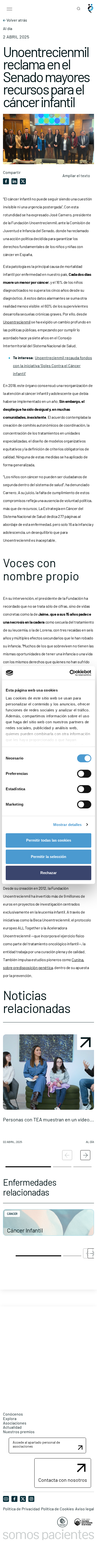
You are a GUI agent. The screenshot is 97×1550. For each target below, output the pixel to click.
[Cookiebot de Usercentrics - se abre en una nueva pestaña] (69, 673)
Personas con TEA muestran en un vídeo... (48, 1119)
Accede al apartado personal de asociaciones (36, 1444)
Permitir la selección (48, 856)
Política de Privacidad (21, 1509)
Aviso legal (84, 1509)
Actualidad (12, 1427)
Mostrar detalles (67, 824)
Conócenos (13, 1414)
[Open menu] (9, 8)
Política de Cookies (57, 1509)
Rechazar (48, 873)
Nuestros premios (19, 1431)
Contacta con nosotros (62, 1480)
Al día (7, 28)
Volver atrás (16, 20)
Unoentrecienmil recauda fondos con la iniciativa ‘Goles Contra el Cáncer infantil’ (52, 365)
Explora (9, 1418)
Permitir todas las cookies (48, 840)
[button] (48, 1090)
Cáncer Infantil (25, 1230)
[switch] (84, 774)
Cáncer (12, 1213)
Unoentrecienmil (17, 321)
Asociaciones (14, 1423)
